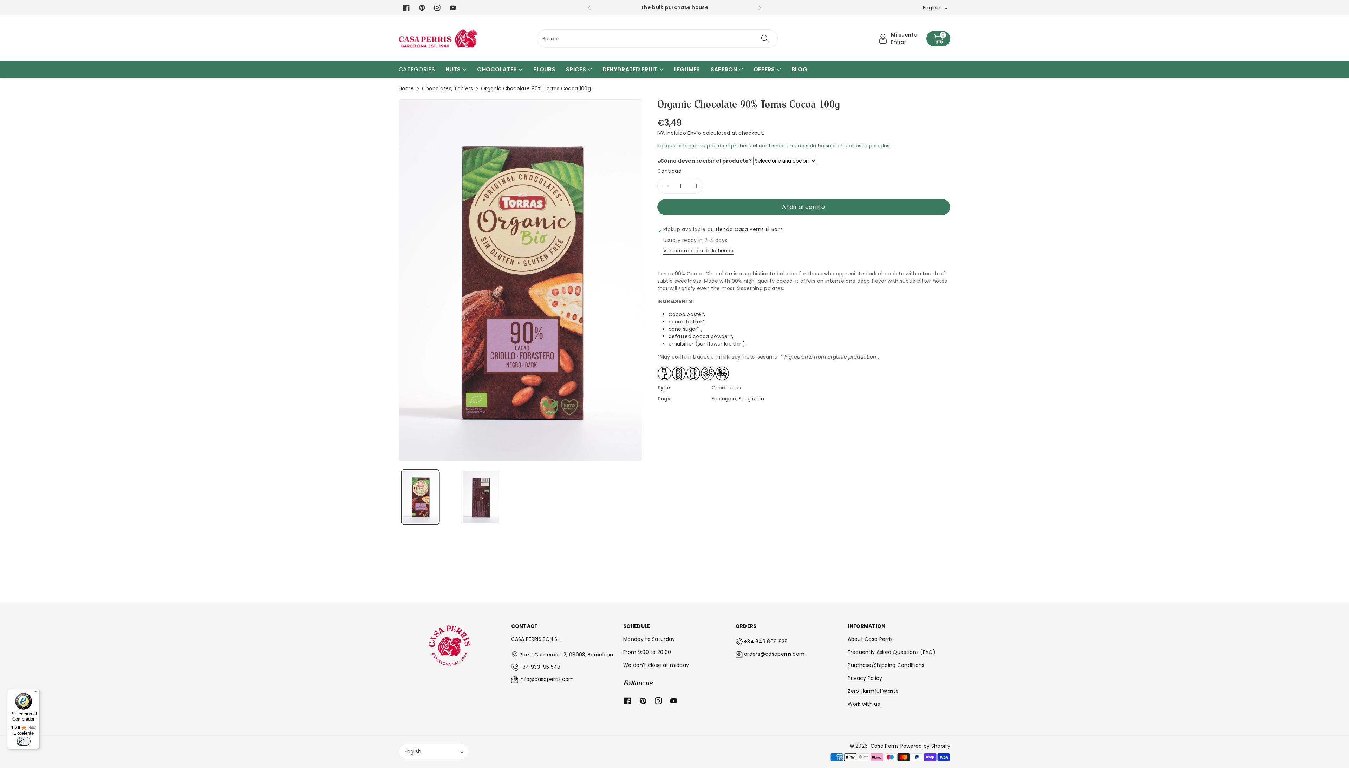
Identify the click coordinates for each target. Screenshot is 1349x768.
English (413, 751)
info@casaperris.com (547, 679)
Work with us (864, 704)
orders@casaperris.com (774, 653)
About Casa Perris (870, 639)
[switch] (24, 741)
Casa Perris (885, 745)
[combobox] (657, 38)
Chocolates (436, 88)
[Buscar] (765, 38)
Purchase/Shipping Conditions (886, 665)
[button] (938, 38)
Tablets (463, 88)
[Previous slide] (588, 7)
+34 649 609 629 (766, 641)
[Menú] (35, 693)
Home (406, 88)
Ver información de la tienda (698, 250)
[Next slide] (759, 7)
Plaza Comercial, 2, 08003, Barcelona (566, 654)
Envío (694, 133)
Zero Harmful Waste (873, 691)
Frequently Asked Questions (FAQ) (892, 652)
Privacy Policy (865, 678)
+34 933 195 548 (540, 666)
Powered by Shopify (925, 745)
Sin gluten (751, 398)
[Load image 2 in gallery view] (481, 497)
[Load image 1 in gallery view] (420, 497)
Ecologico (724, 398)
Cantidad (669, 171)
